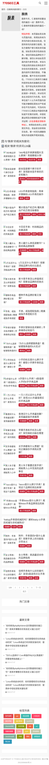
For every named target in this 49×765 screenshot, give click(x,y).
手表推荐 (23, 250)
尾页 (24, 591)
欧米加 (22, 179)
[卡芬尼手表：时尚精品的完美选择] (10, 230)
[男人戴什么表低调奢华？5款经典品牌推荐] (10, 247)
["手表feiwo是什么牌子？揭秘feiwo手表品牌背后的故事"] (10, 504)
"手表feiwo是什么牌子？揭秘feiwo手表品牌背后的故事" (32, 503)
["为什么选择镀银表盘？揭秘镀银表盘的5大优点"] (10, 347)
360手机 (23, 160)
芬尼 (40, 234)
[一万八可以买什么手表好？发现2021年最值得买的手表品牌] (10, 398)
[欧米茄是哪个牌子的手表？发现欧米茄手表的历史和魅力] (10, 172)
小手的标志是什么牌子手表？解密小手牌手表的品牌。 (31, 362)
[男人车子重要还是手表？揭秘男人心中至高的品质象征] (10, 469)
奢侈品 (22, 350)
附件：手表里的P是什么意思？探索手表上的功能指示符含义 (32, 539)
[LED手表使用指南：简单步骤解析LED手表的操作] (10, 195)
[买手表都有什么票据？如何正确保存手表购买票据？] (10, 450)
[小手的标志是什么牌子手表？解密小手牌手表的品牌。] (10, 363)
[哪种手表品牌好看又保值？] (10, 299)
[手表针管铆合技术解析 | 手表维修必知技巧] (10, 331)
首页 (3, 9)
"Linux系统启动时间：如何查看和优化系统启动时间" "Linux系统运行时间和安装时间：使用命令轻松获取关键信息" (25, 642)
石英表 (35, 302)
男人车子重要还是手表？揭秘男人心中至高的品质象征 (31, 468)
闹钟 (27, 198)
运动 (36, 578)
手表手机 (23, 475)
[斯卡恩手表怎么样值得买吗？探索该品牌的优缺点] (10, 282)
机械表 (28, 334)
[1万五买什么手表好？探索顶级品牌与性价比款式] (10, 266)
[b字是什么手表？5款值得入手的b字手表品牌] (10, 382)
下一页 (38, 588)
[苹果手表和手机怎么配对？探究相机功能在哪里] (10, 434)
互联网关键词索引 (14, 9)
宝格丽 (22, 386)
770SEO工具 (13, 3)
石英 (14, 527)
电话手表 (31, 160)
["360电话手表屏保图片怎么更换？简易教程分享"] (10, 156)
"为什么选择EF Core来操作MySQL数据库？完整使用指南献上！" (24, 657)
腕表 (39, 160)
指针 (21, 334)
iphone (22, 437)
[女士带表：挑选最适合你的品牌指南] (10, 558)
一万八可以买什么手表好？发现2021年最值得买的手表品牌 (31, 398)
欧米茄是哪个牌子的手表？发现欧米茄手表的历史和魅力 (31, 172)
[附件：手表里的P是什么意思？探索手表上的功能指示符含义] (10, 539)
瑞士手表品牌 (25, 214)
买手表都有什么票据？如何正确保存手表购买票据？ (31, 449)
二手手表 (23, 456)
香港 (36, 421)
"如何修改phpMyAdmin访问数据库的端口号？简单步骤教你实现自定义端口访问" (23, 627)
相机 (29, 437)
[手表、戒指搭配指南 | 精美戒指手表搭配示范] (10, 315)
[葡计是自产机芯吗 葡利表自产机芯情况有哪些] (10, 211)
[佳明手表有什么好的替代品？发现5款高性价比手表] (10, 574)
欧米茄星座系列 (33, 179)
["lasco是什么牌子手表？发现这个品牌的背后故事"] (10, 488)
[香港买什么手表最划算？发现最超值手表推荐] (10, 418)
